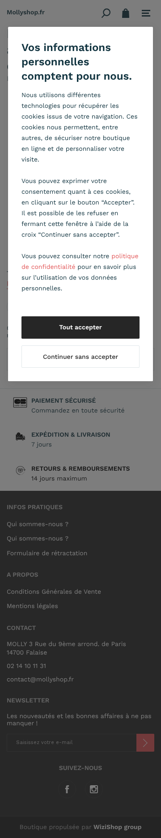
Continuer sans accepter (80, 357)
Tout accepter (80, 327)
